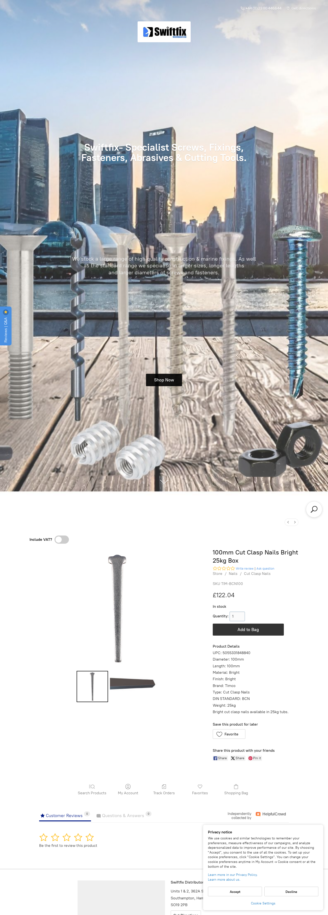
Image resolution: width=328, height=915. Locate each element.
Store (217, 573)
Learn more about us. (224, 880)
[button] (229, 734)
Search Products (92, 793)
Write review (245, 568)
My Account (128, 793)
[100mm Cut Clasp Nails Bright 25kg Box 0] (92, 686)
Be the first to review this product (68, 845)
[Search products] (314, 509)
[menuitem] (288, 522)
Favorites (200, 793)
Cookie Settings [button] (263, 903)
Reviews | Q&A (5, 329)
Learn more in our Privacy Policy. (233, 875)
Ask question (265, 568)
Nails (233, 573)
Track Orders (164, 793)
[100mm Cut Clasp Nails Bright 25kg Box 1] (134, 686)
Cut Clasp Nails (257, 573)
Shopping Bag (236, 793)
